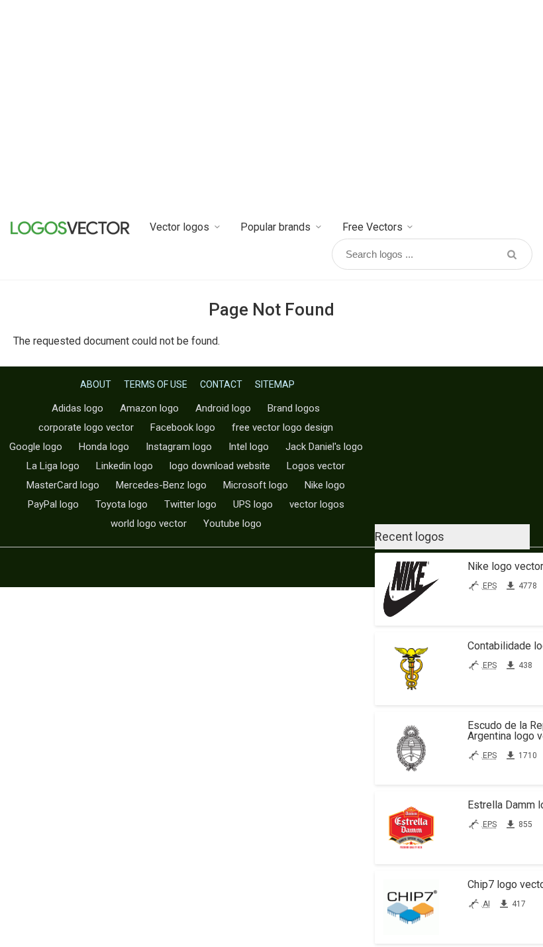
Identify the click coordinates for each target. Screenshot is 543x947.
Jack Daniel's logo (324, 447)
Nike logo (325, 485)
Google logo (35, 447)
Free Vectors (372, 227)
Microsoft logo (255, 485)
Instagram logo (179, 447)
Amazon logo (149, 408)
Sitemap (275, 384)
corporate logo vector (86, 427)
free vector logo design (282, 427)
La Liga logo (52, 466)
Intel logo (248, 447)
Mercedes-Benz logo (161, 485)
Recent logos (409, 536)
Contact (221, 384)
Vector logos (179, 227)
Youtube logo (232, 523)
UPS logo (253, 504)
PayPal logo (53, 504)
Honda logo (104, 447)
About (95, 384)
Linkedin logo (124, 466)
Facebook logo (182, 427)
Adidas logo (77, 408)
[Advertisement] (271, 106)
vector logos (316, 504)
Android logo (223, 408)
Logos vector (316, 466)
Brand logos (294, 408)
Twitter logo (190, 504)
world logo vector (149, 523)
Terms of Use (155, 384)
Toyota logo (121, 504)
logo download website (220, 466)
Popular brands (275, 227)
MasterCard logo (62, 485)
